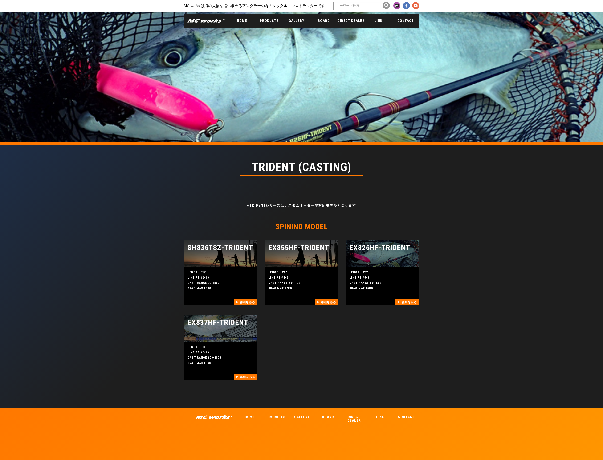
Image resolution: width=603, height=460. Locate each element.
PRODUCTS (269, 21)
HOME (242, 21)
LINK (378, 21)
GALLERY (296, 21)
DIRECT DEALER (351, 21)
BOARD (324, 21)
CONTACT (405, 21)
